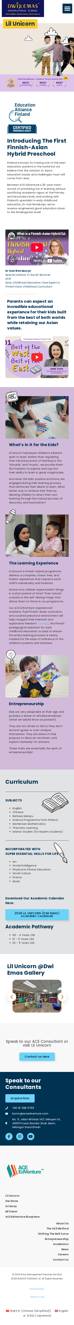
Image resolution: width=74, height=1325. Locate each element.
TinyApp (43, 623)
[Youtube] (30, 1136)
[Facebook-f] (9, 1136)
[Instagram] (19, 1136)
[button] (67, 8)
